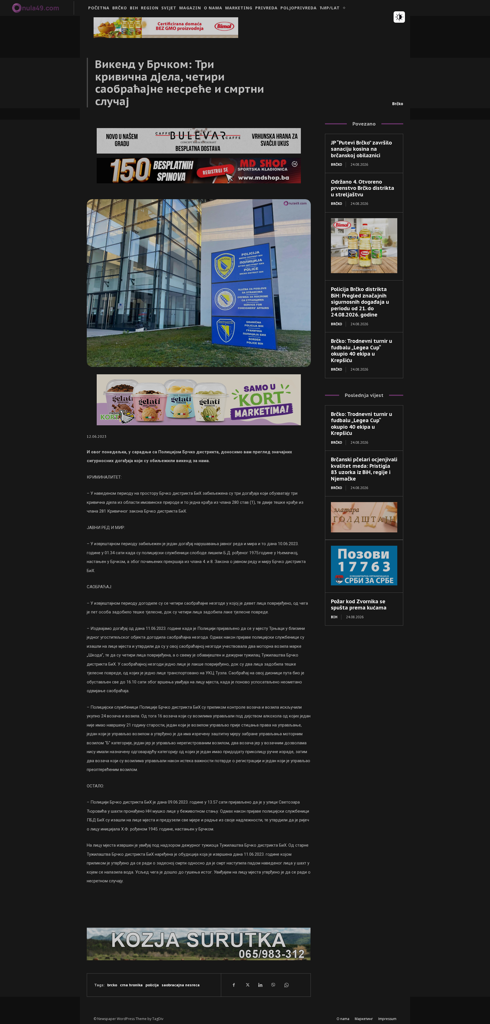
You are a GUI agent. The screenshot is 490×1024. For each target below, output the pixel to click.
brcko (112, 985)
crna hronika (131, 985)
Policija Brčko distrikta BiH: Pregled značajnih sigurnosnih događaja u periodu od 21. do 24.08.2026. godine (360, 302)
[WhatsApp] (286, 985)
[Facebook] (234, 985)
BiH (334, 617)
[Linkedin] (260, 985)
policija (152, 985)
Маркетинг (364, 1018)
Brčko (397, 103)
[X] (247, 985)
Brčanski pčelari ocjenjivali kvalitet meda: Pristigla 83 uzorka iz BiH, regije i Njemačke (364, 469)
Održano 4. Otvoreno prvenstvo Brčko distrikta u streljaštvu (362, 188)
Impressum (387, 1018)
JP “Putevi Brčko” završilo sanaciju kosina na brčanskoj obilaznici (361, 149)
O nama (343, 1018)
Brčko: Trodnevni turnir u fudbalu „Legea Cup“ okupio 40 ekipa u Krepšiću (361, 351)
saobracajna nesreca (181, 985)
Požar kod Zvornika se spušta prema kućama (358, 604)
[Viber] (273, 985)
